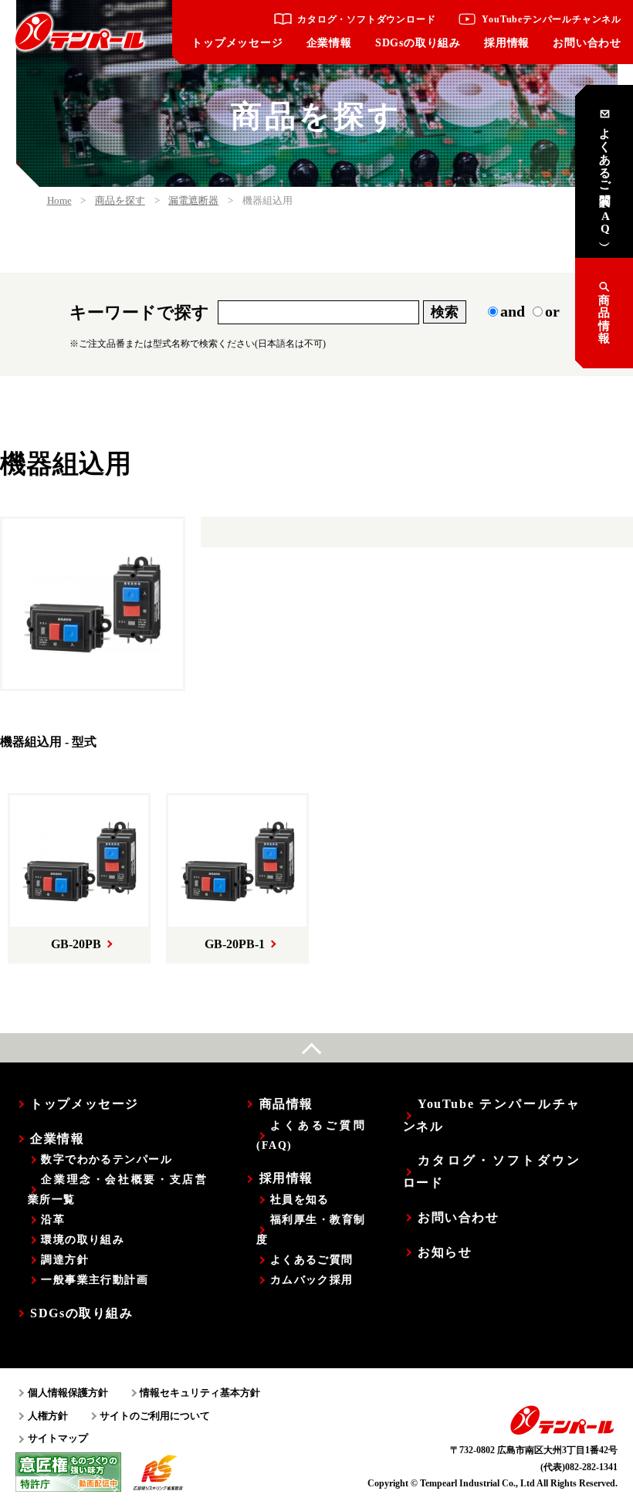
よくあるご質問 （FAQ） (605, 177)
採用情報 (507, 43)
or (552, 311)
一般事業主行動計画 (94, 1279)
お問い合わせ (587, 43)
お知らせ (445, 1252)
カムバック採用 (311, 1279)
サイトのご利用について (155, 1416)
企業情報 (329, 43)
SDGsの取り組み (418, 43)
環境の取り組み (82, 1239)
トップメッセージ (237, 43)
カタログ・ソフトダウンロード (366, 19)
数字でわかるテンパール (106, 1159)
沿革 (53, 1219)
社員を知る (299, 1199)
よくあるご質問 (311, 1259)
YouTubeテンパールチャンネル (551, 19)
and (512, 311)
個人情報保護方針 (68, 1392)
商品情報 (604, 319)
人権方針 (48, 1416)
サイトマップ (58, 1438)
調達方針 (65, 1259)
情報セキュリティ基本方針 (200, 1392)
